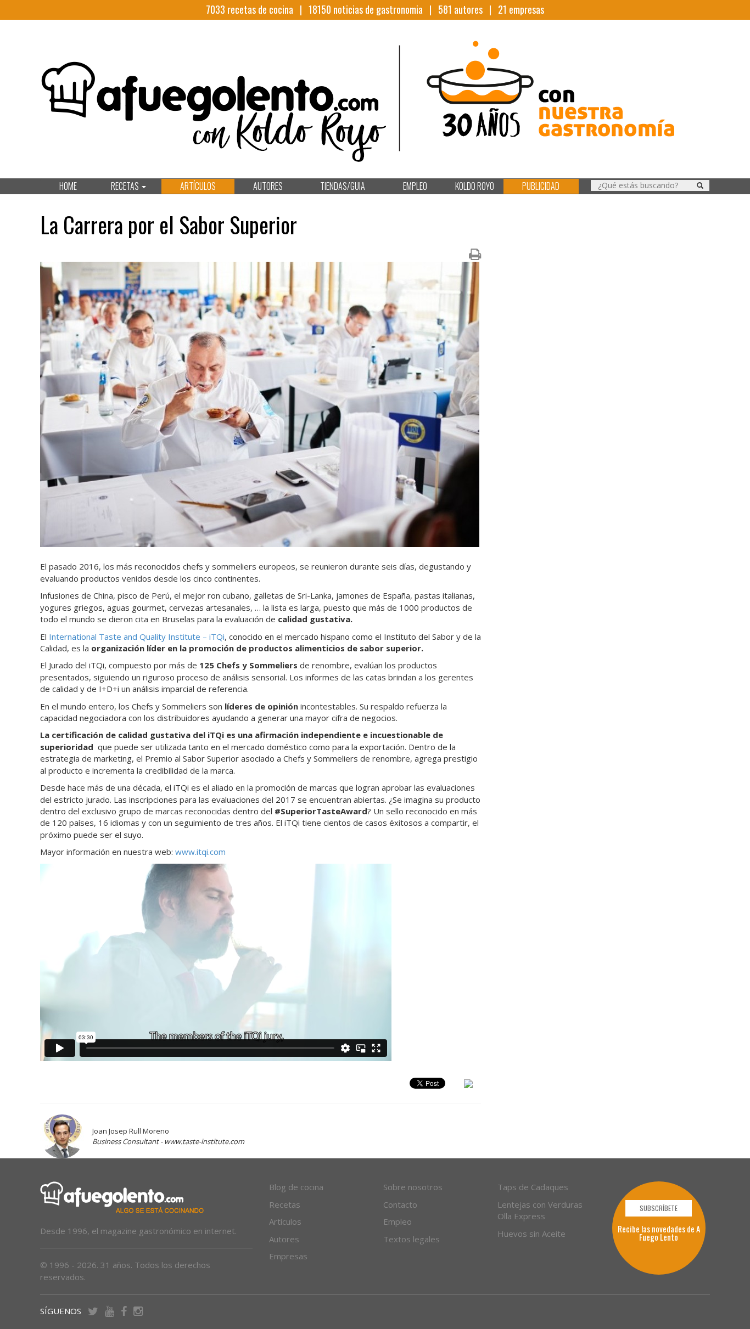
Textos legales (411, 1239)
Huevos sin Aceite (531, 1233)
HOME (68, 186)
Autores (284, 1239)
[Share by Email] (468, 1085)
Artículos (285, 1221)
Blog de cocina (296, 1186)
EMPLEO (415, 186)
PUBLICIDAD (540, 186)
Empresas (288, 1256)
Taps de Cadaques (532, 1186)
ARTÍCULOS (198, 186)
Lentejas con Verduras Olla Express (540, 1210)
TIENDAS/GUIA (342, 186)
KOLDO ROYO (474, 186)
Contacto (400, 1204)
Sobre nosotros (413, 1186)
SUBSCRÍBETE (659, 1208)
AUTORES (268, 186)
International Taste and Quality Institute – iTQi (137, 636)
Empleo (397, 1221)
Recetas (284, 1204)
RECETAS (126, 186)
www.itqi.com (200, 851)
